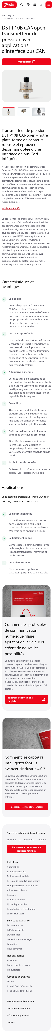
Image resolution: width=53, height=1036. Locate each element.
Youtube (41, 839)
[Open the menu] (48, 4)
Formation (12, 943)
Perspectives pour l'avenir (19, 990)
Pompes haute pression (18, 965)
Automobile (13, 866)
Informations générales (18, 1015)
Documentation (15, 925)
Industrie (11, 894)
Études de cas (13, 934)
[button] (34, 4)
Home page (7, 15)
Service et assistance (18, 920)
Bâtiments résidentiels (18, 876)
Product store (13, 969)
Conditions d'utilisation (18, 1008)
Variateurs (12, 960)
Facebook (29, 839)
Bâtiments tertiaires (16, 871)
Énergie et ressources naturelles (22, 885)
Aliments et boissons (17, 890)
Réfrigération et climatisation (21, 908)
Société (10, 981)
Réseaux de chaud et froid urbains (23, 880)
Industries (12, 862)
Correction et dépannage (19, 939)
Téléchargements (15, 929)
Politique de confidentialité (20, 1001)
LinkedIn (11, 839)
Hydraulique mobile (17, 904)
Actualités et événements (19, 986)
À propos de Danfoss (18, 976)
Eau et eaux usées (15, 913)
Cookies (11, 1022)
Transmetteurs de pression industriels (18, 18)
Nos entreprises (15, 955)
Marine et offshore (16, 899)
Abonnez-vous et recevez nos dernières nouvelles (26, 849)
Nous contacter (14, 948)
